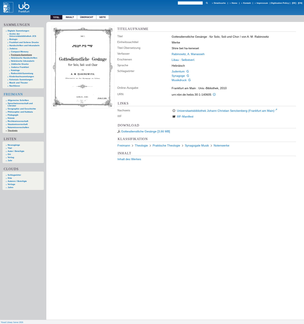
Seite (102, 17)
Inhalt (70, 17)
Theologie (13, 130)
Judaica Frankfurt (20, 67)
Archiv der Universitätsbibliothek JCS (22, 35)
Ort (9, 154)
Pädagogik (13, 115)
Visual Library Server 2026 (12, 322)
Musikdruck (179, 80)
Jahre (10, 187)
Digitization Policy (280, 3)
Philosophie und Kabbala (20, 112)
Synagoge (178, 75)
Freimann (13, 94)
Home (234, 3)
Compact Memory (20, 51)
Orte (10, 178)
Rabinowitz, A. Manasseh (188, 54)
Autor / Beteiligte (16, 151)
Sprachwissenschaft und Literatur (20, 104)
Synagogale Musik (197, 145)
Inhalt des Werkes (129, 159)
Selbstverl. (188, 59)
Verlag (11, 157)
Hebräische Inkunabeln (22, 61)
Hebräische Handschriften (24, 58)
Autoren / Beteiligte (17, 181)
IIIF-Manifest (185, 116)
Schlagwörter (14, 175)
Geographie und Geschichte (22, 109)
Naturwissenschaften (18, 127)
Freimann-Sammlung (21, 55)
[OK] (206, 3)
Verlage (11, 184)
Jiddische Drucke (20, 64)
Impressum (262, 3)
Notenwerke (221, 145)
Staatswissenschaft (18, 124)
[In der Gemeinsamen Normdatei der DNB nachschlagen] (188, 71)
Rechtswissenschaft (18, 121)
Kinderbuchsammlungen (21, 76)
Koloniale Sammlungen (21, 79)
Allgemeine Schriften (18, 100)
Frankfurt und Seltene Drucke (24, 42)
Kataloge (15, 70)
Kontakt (247, 3)
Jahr (10, 160)
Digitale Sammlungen (18, 31)
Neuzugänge (14, 145)
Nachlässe (14, 86)
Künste (11, 118)
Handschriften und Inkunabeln (24, 45)
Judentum (178, 71)
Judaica (13, 48)
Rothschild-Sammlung (22, 73)
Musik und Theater (18, 83)
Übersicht (86, 17)
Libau (175, 59)
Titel (10, 148)
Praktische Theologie (166, 145)
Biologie (13, 39)
